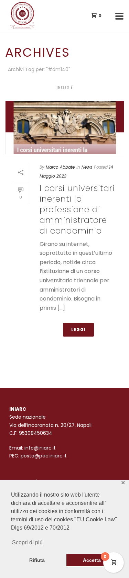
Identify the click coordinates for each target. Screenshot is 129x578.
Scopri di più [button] (27, 542)
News (87, 167)
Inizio (63, 87)
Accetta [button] (92, 560)
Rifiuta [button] (37, 560)
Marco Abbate (60, 167)
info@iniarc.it (40, 447)
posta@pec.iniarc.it (44, 455)
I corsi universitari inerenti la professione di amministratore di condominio (77, 209)
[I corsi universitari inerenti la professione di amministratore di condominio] (64, 127)
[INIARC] (3, 15)
